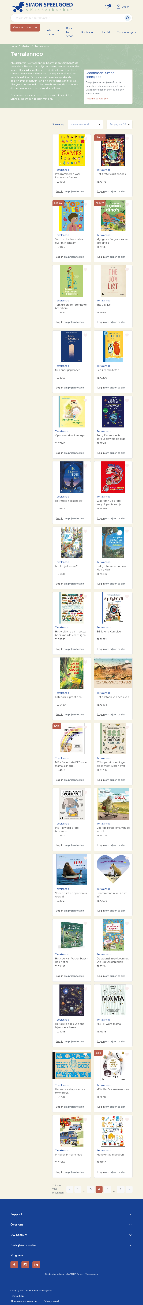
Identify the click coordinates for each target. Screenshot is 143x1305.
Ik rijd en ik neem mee (68, 1154)
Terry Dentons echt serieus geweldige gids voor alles (111, 439)
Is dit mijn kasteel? (66, 566)
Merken (26, 46)
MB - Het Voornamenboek (113, 1089)
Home (13, 46)
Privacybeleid (51, 1301)
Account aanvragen (97, 99)
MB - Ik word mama (109, 1024)
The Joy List (104, 305)
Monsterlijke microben (110, 1154)
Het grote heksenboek (69, 501)
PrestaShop (17, 1296)
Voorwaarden (91, 1274)
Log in (59, 191)
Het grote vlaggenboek (111, 174)
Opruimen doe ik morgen (70, 435)
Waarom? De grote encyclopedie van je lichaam (109, 504)
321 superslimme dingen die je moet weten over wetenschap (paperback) (112, 766)
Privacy (80, 1274)
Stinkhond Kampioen (109, 631)
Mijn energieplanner (67, 370)
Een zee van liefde (108, 370)
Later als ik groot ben (68, 697)
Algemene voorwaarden (24, 1301)
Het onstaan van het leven (113, 697)
